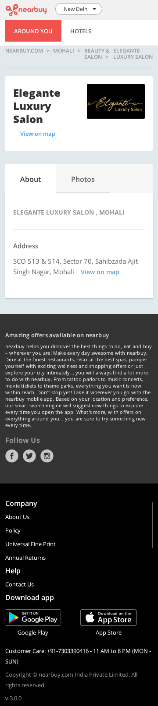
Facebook (11, 455)
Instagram (47, 455)
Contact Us (19, 584)
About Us (17, 517)
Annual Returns (25, 557)
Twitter (29, 455)
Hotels (80, 31)
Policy (13, 530)
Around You (33, 31)
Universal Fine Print (30, 544)
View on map (37, 134)
